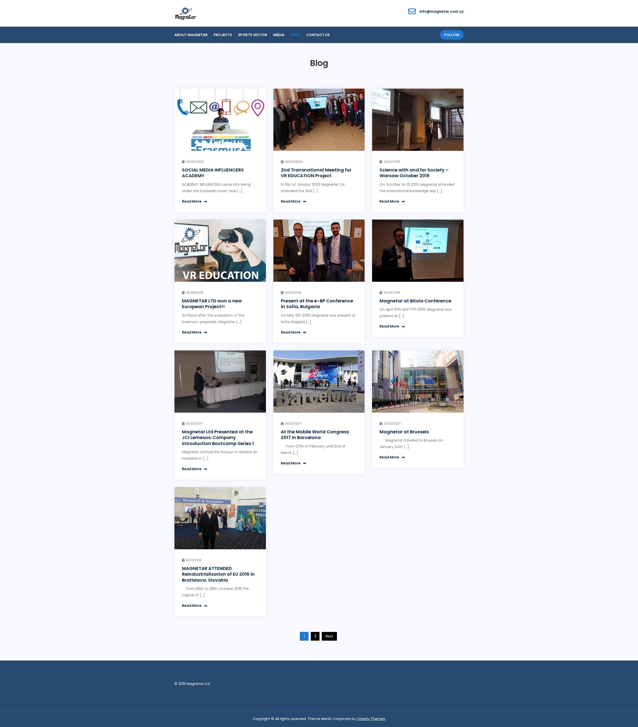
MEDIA (278, 34)
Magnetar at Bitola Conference (415, 301)
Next (329, 636)
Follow (451, 34)
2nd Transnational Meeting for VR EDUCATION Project (316, 173)
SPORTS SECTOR (252, 34)
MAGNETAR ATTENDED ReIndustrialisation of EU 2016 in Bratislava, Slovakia (218, 574)
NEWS (295, 34)
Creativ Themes (371, 718)
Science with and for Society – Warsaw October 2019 (414, 173)
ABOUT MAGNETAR (191, 34)
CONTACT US (318, 34)
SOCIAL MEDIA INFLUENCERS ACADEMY (213, 173)
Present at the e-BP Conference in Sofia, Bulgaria (317, 304)
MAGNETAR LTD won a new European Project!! (212, 304)
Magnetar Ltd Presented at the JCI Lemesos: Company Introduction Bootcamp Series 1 (218, 438)
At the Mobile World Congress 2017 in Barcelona (315, 435)
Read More (192, 201)
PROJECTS (223, 34)
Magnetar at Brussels (404, 432)
